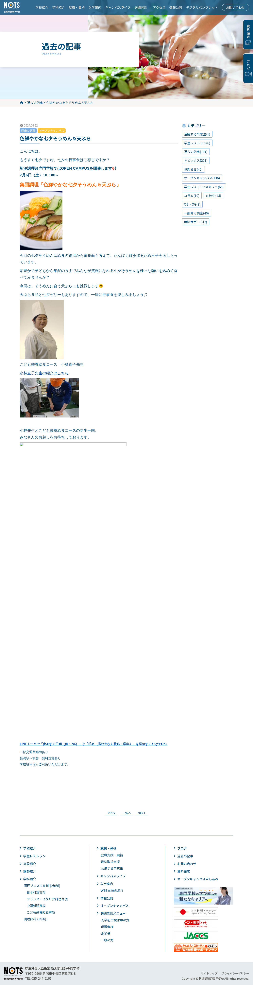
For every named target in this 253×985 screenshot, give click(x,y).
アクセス (159, 7)
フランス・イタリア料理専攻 (47, 899)
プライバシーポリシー (235, 973)
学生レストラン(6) (197, 143)
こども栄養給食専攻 (41, 912)
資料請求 (248, 31)
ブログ (248, 65)
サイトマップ (209, 973)
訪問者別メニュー (113, 913)
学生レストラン (34, 856)
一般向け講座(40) (196, 213)
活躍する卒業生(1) (197, 134)
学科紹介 (58, 7)
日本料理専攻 (36, 892)
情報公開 (175, 7)
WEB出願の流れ (112, 890)
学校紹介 (42, 7)
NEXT (141, 813)
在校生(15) (213, 195)
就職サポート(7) (195, 221)
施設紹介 (29, 863)
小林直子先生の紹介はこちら (44, 373)
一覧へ (126, 813)
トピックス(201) (196, 160)
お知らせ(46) (193, 169)
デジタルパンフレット (202, 7)
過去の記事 (185, 856)
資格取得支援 (110, 861)
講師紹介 (29, 871)
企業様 (105, 933)
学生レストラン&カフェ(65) (204, 186)
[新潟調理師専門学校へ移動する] (22, 102)
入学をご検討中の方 (115, 920)
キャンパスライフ (117, 7)
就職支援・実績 (112, 855)
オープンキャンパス (114, 905)
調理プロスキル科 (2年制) (42, 885)
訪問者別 (140, 7)
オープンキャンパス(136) (202, 178)
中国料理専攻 (36, 905)
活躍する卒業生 (112, 868)
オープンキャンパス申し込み (197, 878)
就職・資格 (77, 7)
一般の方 (107, 940)
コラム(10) (191, 195)
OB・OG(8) (192, 204)
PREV (111, 813)
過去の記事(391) (196, 151)
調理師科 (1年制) (36, 919)
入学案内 (95, 7)
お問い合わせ (235, 7)
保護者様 (107, 926)
